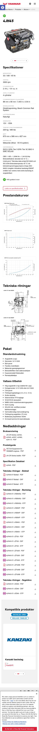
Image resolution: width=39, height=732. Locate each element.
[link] (2, 7)
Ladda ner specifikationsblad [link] (14, 188)
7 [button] (23, 60)
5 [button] (20, 60)
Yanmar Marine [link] (8, 9)
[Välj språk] (31, 438)
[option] (19, 40)
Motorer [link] (26, 9)
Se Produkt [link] (19, 646)
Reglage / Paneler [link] (19, 618)
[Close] (36, 694)
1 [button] (15, 60)
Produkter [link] (18, 9)
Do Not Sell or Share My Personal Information (19, 729)
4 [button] (19, 60)
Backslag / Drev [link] (19, 615)
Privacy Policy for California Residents (14, 722)
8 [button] (24, 60)
